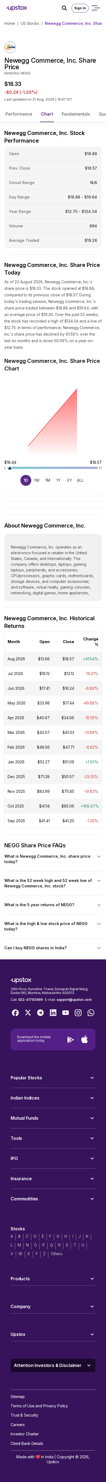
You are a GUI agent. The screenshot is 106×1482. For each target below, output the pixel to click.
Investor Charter (25, 1434)
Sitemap (18, 1396)
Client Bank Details (27, 1443)
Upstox (53, 1461)
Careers (18, 1424)
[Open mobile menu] (95, 8)
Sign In (80, 8)
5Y (69, 480)
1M (47, 480)
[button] (18, 114)
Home (9, 23)
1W (36, 480)
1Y (58, 480)
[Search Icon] (66, 8)
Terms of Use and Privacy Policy (39, 1405)
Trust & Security (24, 1415)
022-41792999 (30, 1000)
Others (57, 1253)
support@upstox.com (74, 1000)
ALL (80, 480)
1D (26, 480)
